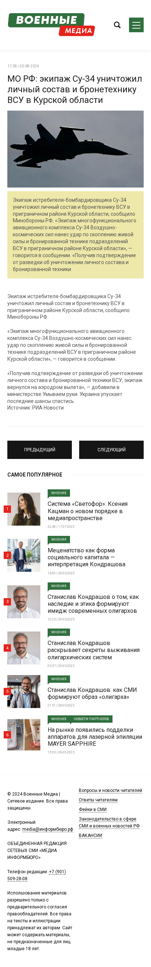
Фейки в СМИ (93, 809)
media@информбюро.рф (47, 829)
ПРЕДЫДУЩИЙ (39, 446)
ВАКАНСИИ (90, 835)
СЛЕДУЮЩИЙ (111, 446)
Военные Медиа (51, 25)
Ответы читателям (98, 800)
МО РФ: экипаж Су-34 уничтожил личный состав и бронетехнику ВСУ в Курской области (74, 89)
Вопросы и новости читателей (110, 790)
